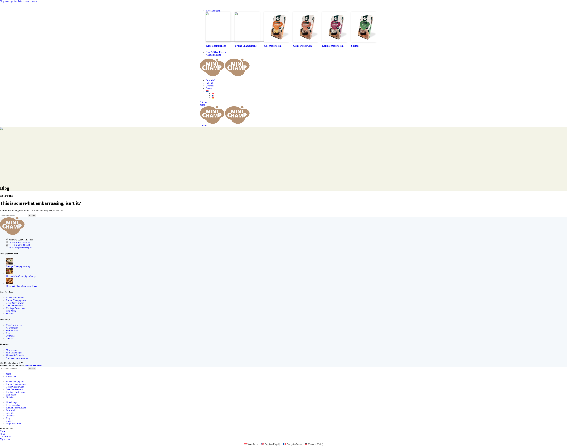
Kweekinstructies (14, 325)
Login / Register (13, 423)
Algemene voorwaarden (17, 358)
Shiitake (9, 313)
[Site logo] (212, 75)
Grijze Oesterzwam (15, 303)
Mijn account (12, 350)
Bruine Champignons (16, 300)
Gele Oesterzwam (14, 305)
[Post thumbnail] (9, 263)
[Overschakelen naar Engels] (294, 93)
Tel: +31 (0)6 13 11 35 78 (19, 245)
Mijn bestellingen (14, 352)
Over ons (10, 336)
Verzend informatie (15, 355)
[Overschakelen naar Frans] (294, 95)
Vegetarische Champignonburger (21, 276)
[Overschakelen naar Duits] (294, 98)
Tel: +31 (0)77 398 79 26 (19, 242)
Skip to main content (27, 1)
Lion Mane (11, 311)
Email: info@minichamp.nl (20, 248)
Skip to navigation (9, 1)
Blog (8, 333)
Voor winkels (12, 330)
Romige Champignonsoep (18, 266)
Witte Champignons (216, 46)
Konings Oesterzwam (16, 308)
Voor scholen (12, 328)
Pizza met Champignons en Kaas (21, 286)
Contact (9, 338)
